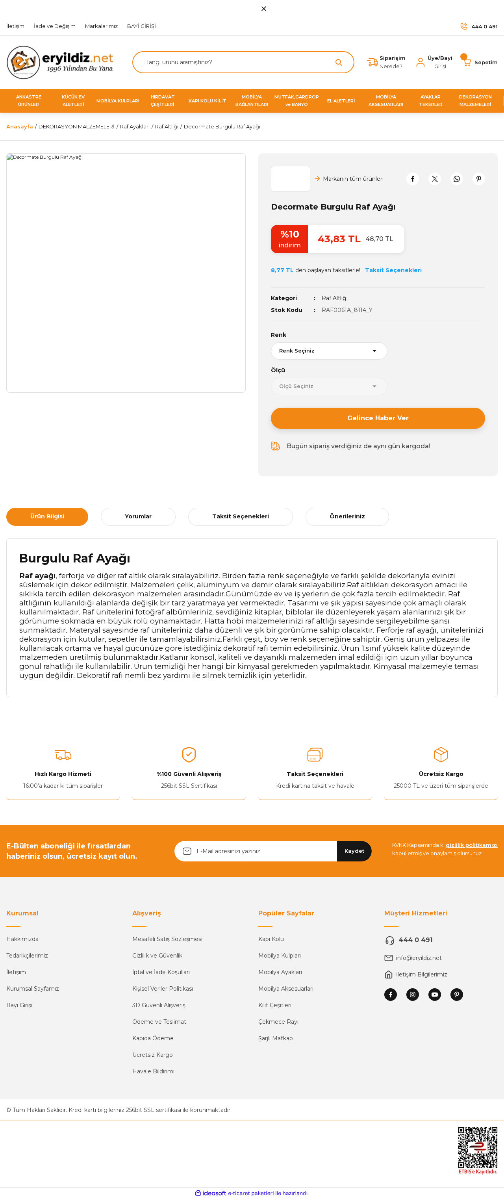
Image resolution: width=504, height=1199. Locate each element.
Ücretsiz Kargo (152, 1054)
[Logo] (63, 62)
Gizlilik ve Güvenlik (157, 955)
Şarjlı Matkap (275, 1038)
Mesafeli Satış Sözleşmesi (167, 939)
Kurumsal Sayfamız (32, 988)
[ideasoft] (210, 1193)
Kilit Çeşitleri (274, 1005)
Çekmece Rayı (278, 1021)
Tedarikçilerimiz (27, 955)
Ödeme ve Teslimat (159, 1021)
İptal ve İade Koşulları (161, 972)
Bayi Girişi (19, 1005)
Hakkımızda (22, 939)
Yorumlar (138, 516)
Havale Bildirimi (153, 1071)
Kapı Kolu (271, 939)
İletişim (16, 972)
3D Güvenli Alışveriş (158, 1005)
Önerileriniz (347, 516)
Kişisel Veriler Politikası (162, 988)
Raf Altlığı (335, 298)
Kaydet (354, 851)
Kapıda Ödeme (153, 1038)
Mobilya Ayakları (280, 972)
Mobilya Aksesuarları (285, 988)
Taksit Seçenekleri (240, 516)
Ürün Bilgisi (47, 516)
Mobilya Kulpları (279, 955)
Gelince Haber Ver (378, 418)
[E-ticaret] (251, 1193)
